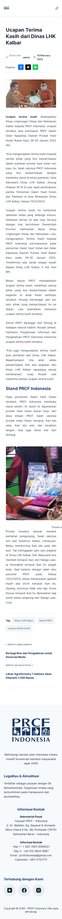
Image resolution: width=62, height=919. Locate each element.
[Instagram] (39, 890)
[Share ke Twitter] (28, 67)
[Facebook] (24, 890)
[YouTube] (10, 890)
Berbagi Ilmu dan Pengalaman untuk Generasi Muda (29, 655)
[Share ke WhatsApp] (35, 67)
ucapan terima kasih (19, 628)
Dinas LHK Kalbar (23, 620)
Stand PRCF (45, 620)
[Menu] (56, 8)
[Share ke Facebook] (21, 67)
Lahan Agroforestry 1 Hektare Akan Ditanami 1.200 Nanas (29, 675)
